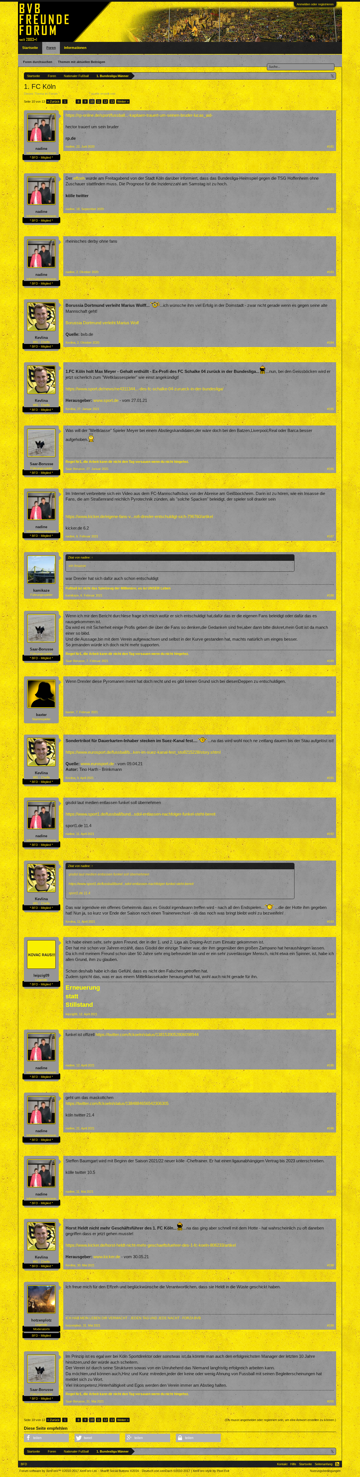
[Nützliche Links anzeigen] (332, 76)
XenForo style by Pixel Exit (211, 1471)
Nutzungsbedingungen (325, 1471)
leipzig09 (41, 975)
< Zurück (53, 101)
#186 (330, 468)
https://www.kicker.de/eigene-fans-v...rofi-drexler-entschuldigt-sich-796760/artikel (139, 516)
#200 (330, 1401)
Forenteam (123, 93)
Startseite (30, 48)
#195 (330, 1065)
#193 (330, 921)
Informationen (75, 48)
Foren (51, 48)
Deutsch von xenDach (166, 1471)
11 (98, 101)
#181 (330, 146)
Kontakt (282, 1464)
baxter (41, 715)
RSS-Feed (337, 1464)
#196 (330, 1128)
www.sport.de (105, 400)
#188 (330, 595)
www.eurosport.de (97, 764)
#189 (330, 661)
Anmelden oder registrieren (315, 4)
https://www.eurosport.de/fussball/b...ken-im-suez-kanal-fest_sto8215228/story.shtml (143, 752)
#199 (330, 1325)
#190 (330, 712)
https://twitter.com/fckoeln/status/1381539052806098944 (147, 1034)
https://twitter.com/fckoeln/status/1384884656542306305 (117, 1103)
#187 (330, 536)
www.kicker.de (106, 1257)
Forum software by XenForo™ (58, 1471)
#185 (330, 409)
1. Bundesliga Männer (74, 93)
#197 (330, 1191)
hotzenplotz (41, 1320)
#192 (330, 834)
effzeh (79, 178)
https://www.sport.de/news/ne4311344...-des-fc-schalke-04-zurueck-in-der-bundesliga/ (144, 389)
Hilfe (293, 1464)
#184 (330, 342)
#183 (330, 272)
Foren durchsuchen (37, 62)
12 (105, 101)
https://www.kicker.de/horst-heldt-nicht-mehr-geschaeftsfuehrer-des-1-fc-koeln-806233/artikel (151, 1245)
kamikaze (41, 590)
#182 (330, 209)
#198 (330, 1265)
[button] (46, 1438)
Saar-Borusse (41, 464)
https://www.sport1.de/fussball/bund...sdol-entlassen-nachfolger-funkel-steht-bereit (140, 814)
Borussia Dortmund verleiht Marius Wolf (102, 323)
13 (112, 101)
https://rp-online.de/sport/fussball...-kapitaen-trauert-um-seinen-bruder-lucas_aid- (139, 115)
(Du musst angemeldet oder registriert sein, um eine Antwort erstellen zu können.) (280, 1420)
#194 (330, 1014)
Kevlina (41, 338)
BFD (24, 1464)
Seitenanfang (323, 1464)
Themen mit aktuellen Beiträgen (81, 62)
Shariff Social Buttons (119, 1471)
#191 (330, 778)
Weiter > (123, 101)
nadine (41, 149)
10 (92, 101)
